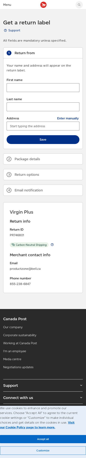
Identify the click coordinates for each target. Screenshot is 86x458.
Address (13, 118)
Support (14, 30)
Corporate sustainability (19, 335)
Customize (42, 450)
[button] (43, 53)
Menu (7, 5)
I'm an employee (14, 351)
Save (43, 139)
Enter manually (68, 118)
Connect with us (18, 397)
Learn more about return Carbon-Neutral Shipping (52, 245)
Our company (13, 327)
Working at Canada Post (20, 343)
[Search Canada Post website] (79, 4)
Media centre (12, 359)
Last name (14, 99)
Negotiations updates (18, 367)
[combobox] (43, 126)
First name (15, 80)
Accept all (43, 439)
